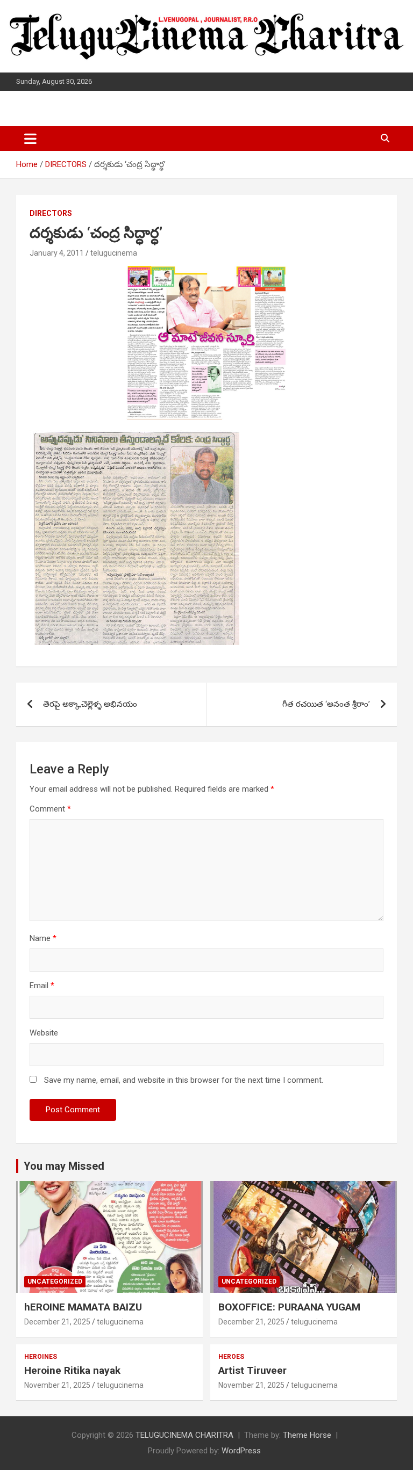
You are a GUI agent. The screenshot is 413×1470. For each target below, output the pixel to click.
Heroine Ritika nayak (72, 1370)
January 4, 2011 (57, 253)
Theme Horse (307, 1435)
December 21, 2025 (57, 1321)
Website (44, 1033)
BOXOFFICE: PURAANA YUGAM (289, 1307)
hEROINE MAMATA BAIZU (83, 1307)
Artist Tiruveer (252, 1370)
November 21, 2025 (57, 1385)
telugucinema (113, 253)
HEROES (231, 1356)
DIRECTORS (51, 213)
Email (42, 985)
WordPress (241, 1450)
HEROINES (40, 1356)
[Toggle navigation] (30, 138)
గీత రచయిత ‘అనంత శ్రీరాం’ (326, 704)
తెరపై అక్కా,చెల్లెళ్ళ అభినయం (90, 704)
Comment (50, 809)
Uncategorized (54, 1281)
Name (43, 938)
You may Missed (64, 1166)
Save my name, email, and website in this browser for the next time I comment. (183, 1080)
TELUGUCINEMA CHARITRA (184, 1435)
